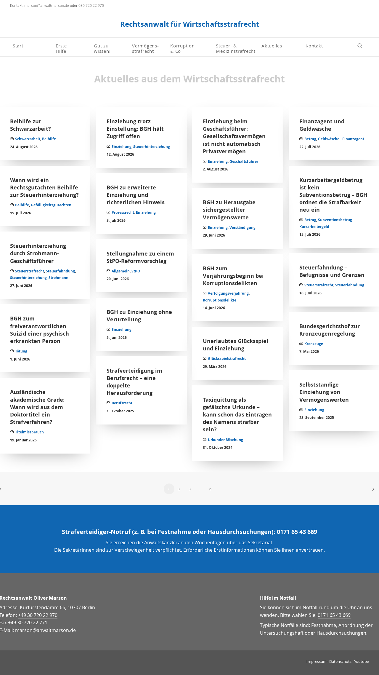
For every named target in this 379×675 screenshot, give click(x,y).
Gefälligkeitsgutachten (51, 205)
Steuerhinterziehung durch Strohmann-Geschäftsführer (38, 253)
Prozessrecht (123, 212)
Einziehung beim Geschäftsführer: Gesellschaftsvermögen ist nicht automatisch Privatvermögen (234, 136)
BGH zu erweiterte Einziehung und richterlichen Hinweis (136, 195)
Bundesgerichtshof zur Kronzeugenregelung (329, 330)
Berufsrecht (122, 403)
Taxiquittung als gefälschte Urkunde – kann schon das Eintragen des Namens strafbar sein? (237, 414)
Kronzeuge (313, 343)
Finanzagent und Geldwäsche (321, 125)
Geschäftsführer (243, 161)
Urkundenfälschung (225, 439)
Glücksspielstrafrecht (227, 358)
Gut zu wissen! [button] (102, 48)
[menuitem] (32, 46)
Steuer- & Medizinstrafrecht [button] (236, 48)
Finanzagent (353, 138)
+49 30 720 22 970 (37, 615)
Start (18, 46)
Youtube (361, 661)
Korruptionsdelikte (219, 300)
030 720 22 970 (91, 5)
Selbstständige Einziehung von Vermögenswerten (324, 392)
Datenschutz (340, 661)
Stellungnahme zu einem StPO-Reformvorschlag (140, 257)
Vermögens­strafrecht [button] (145, 48)
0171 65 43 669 (297, 532)
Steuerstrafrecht (29, 271)
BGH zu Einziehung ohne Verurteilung (139, 315)
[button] (362, 45)
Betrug (310, 138)
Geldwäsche (328, 138)
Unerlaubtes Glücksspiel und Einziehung (235, 344)
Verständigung (242, 227)
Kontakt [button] (314, 46)
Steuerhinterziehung (151, 146)
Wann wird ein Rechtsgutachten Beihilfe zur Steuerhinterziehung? (44, 187)
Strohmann (58, 277)
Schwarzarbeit (27, 138)
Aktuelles (271, 46)
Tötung (21, 351)
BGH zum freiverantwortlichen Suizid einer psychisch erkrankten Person (39, 330)
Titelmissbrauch (29, 432)
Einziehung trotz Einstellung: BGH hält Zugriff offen (135, 129)
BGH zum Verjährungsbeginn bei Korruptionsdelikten (233, 276)
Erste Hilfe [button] (62, 48)
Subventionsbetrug (335, 219)
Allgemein (121, 271)
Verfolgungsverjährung (228, 293)
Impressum (316, 661)
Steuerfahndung (60, 271)
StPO (135, 271)
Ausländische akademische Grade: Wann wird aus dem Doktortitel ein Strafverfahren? (37, 407)
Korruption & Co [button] (182, 48)
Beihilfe (49, 138)
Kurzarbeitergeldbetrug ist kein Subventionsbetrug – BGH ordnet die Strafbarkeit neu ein (333, 195)
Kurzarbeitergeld (314, 226)
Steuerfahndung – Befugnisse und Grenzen (331, 271)
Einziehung (121, 146)
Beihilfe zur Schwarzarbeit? (30, 125)
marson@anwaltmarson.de (46, 5)
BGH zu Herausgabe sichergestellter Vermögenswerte (229, 210)
